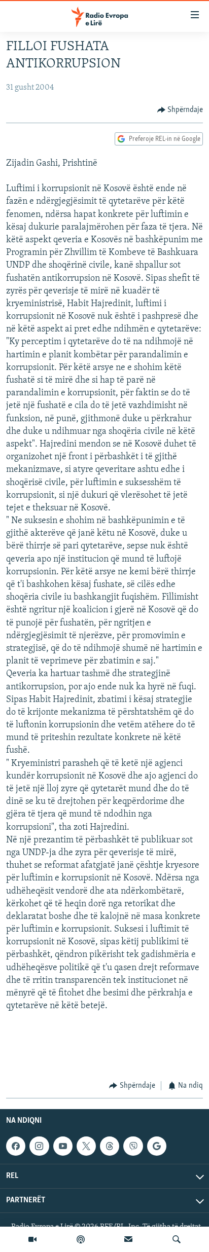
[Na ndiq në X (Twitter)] (86, 1146)
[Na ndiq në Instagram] (39, 1146)
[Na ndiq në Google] (156, 1146)
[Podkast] (80, 1239)
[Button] (180, 110)
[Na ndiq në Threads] (109, 1146)
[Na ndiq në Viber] (133, 1146)
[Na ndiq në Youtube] (63, 1146)
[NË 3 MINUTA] (128, 1239)
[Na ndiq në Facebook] (15, 1146)
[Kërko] (176, 1239)
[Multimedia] (32, 1239)
